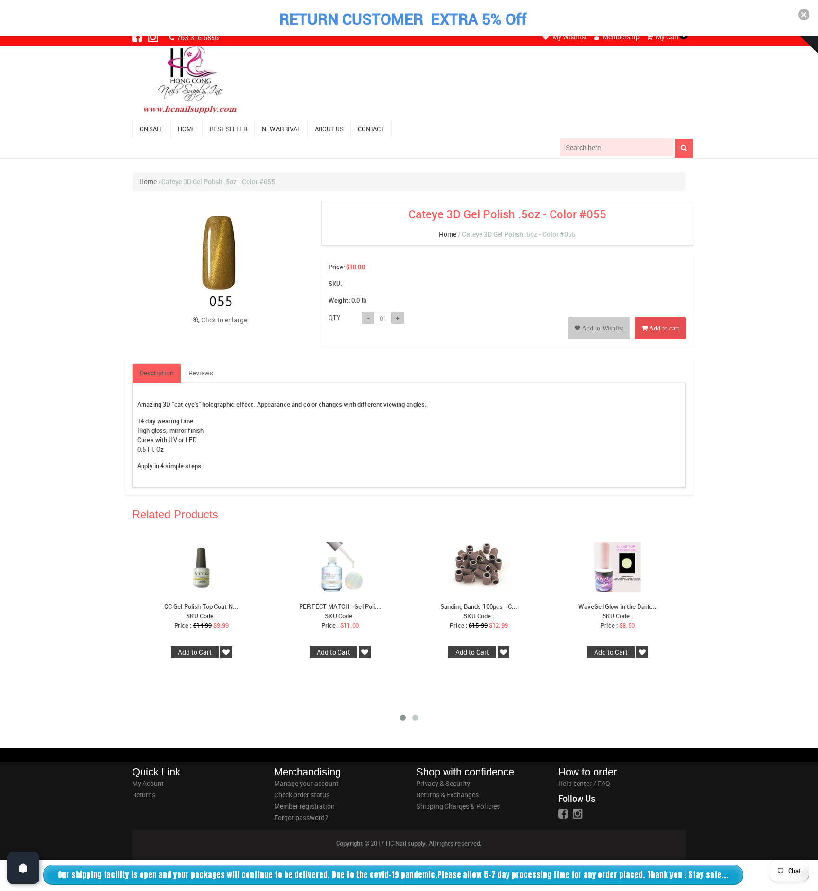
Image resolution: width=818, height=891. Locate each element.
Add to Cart (195, 652)
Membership (620, 36)
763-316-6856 (197, 37)
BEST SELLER (228, 129)
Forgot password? (301, 817)
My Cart (666, 36)
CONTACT (371, 129)
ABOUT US (329, 129)
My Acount (148, 783)
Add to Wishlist (601, 328)
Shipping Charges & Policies (458, 806)
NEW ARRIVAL (281, 129)
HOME (186, 129)
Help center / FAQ (584, 783)
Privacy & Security (443, 783)
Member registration (304, 806)
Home (148, 181)
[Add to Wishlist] (599, 317)
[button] (803, 14)
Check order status (301, 794)
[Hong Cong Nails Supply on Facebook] (137, 37)
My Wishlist (569, 36)
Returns (143, 794)
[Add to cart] (660, 317)
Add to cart (663, 328)
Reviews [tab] (200, 372)
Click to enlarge (224, 319)
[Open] (23, 868)
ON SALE (151, 129)
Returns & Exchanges (447, 794)
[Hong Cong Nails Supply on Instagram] (154, 37)
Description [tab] (157, 372)
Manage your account (306, 783)
